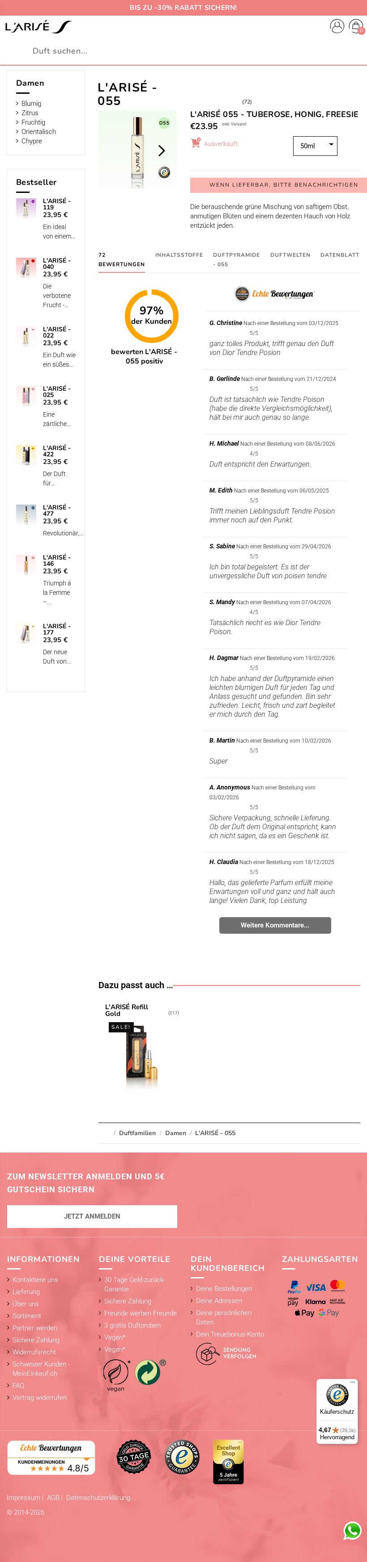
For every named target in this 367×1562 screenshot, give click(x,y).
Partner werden (35, 1328)
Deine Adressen (219, 1301)
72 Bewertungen (121, 259)
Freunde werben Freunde (140, 1313)
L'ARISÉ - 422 (57, 451)
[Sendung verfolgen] (223, 1352)
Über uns (26, 1304)
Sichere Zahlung (36, 1340)
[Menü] (352, 1384)
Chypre (31, 141)
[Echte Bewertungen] (51, 1457)
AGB (54, 1498)
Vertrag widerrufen (40, 1398)
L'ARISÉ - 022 (57, 332)
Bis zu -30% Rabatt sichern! (183, 7)
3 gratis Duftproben (132, 1325)
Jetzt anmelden (92, 1216)
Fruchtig (33, 122)
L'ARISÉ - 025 (57, 392)
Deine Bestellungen (224, 1289)
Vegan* (114, 1337)
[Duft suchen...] (355, 51)
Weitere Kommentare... (275, 925)
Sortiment (27, 1316)
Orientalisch (38, 132)
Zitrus (29, 113)
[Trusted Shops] (182, 1457)
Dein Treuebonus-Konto (230, 1334)
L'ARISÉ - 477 (57, 511)
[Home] (38, 27)
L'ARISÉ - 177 (57, 629)
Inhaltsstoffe (179, 255)
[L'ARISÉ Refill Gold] (142, 1048)
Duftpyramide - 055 (236, 259)
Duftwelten (290, 255)
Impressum (24, 1498)
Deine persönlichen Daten (224, 1317)
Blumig (31, 104)
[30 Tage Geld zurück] (133, 1457)
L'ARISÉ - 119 (57, 204)
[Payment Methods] (318, 1298)
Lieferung (26, 1292)
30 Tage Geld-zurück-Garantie (134, 1284)
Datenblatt (339, 255)
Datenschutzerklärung (98, 1498)
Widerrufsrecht (34, 1352)
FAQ (18, 1386)
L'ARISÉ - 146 (57, 561)
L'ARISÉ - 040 (57, 264)
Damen (30, 83)
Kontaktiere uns (35, 1280)
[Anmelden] (337, 27)
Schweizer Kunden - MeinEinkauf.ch (41, 1369)
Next (161, 150)
